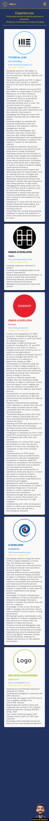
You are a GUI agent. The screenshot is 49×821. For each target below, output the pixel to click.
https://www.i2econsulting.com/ (20, 65)
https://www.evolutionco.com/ (19, 552)
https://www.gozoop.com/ (18, 328)
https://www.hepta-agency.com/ (20, 260)
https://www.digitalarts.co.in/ (19, 683)
